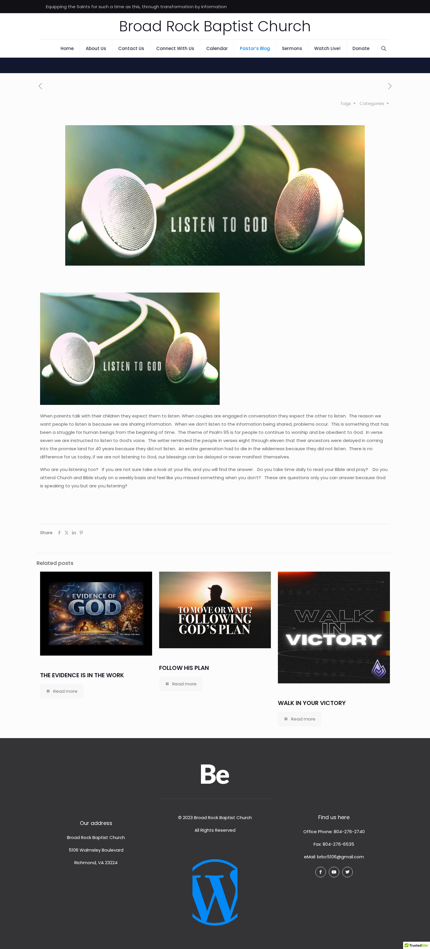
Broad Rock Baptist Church (215, 26)
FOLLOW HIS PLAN (184, 668)
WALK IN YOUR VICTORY (312, 703)
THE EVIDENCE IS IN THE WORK (82, 675)
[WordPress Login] (215, 888)
